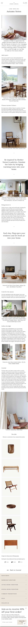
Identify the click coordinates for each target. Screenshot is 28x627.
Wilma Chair (13, 430)
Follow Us (5, 603)
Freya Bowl (18, 287)
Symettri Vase (22, 148)
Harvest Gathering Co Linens (14, 321)
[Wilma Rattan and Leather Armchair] (11, 495)
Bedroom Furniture (9, 580)
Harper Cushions (12, 99)
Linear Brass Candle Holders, (14, 362)
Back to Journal (15, 570)
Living (10, 8)
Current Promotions (9, 593)
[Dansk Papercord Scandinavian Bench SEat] (11, 476)
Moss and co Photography (13, 556)
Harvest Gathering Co (19, 559)
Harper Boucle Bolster (15, 317)
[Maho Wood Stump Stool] (11, 457)
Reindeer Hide (13, 98)
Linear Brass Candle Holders (19, 318)
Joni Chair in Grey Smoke (13, 285)
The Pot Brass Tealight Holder (9, 320)
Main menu (5, 575)
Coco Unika (9, 559)
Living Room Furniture (10, 584)
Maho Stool (15, 148)
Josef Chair (9, 148)
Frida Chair (16, 101)
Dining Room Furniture (10, 589)
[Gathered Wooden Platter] (11, 515)
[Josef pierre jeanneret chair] (11, 534)
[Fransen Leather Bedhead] (11, 553)
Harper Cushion (8, 318)
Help (3, 598)
